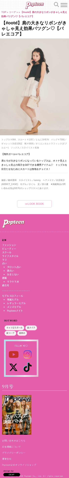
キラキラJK (13, 281)
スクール (6, 252)
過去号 (5, 285)
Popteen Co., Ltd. (33, 475)
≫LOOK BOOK (34, 203)
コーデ (12, 12)
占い (4, 263)
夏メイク (31, 328)
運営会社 (6, 458)
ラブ (4, 260)
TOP (3, 12)
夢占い (10, 271)
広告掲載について (11, 446)
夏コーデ (10, 333)
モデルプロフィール (12, 296)
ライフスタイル (10, 256)
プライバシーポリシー (13, 452)
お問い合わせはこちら (13, 440)
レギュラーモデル (16, 303)
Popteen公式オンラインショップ (19, 464)
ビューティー (9, 249)
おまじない (13, 274)
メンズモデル (14, 307)
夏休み (22, 333)
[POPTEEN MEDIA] (34, 5)
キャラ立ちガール (14, 328)
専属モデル (13, 299)
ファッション (9, 245)
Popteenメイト (15, 310)
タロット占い (14, 267)
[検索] (56, 4)
